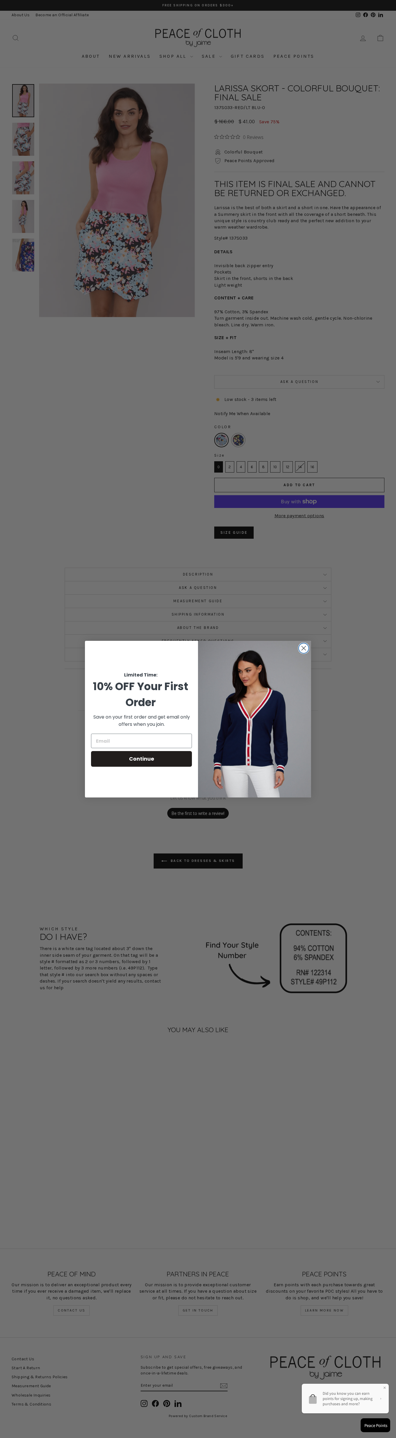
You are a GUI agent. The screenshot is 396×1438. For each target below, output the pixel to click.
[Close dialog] (304, 648)
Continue (141, 758)
